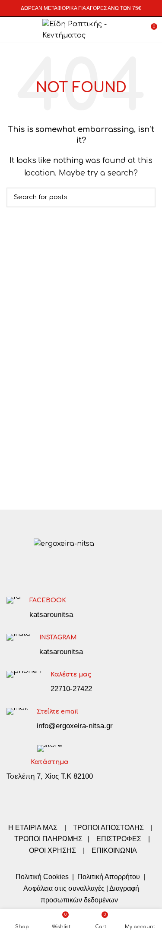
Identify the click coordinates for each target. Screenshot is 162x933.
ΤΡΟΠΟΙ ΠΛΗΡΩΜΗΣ (48, 838)
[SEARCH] (144, 197)
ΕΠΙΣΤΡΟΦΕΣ (118, 838)
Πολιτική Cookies (42, 876)
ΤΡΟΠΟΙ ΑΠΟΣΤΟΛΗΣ (108, 827)
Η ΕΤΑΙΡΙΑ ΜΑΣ (33, 827)
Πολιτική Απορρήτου (108, 876)
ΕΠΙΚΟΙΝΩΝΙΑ (114, 850)
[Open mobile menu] (10, 29)
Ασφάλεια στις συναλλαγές (64, 888)
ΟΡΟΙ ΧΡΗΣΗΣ (52, 850)
